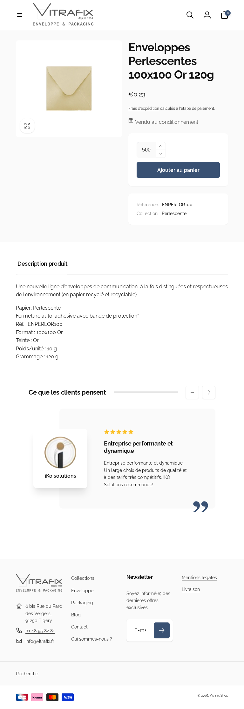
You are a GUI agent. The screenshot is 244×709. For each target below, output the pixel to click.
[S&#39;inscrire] (162, 630)
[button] (20, 15)
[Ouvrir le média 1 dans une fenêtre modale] (69, 88)
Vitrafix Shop (219, 695)
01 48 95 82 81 (40, 630)
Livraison (191, 589)
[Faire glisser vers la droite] (208, 392)
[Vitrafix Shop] (39, 591)
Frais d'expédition (143, 108)
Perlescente (174, 213)
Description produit (42, 263)
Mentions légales (199, 577)
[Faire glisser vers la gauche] (192, 392)
